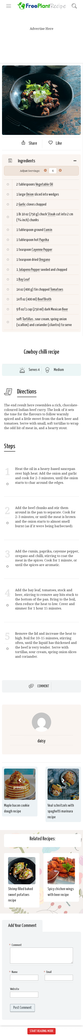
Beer (65, 309)
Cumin (48, 230)
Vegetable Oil (44, 184)
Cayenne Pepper (42, 250)
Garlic (22, 204)
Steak (51, 214)
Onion (30, 194)
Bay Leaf (24, 279)
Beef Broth (44, 299)
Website (14, 989)
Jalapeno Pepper (29, 270)
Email (48, 972)
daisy (41, 741)
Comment (43, 686)
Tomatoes (56, 289)
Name (14, 972)
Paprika (44, 240)
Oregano (44, 260)
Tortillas (27, 319)
